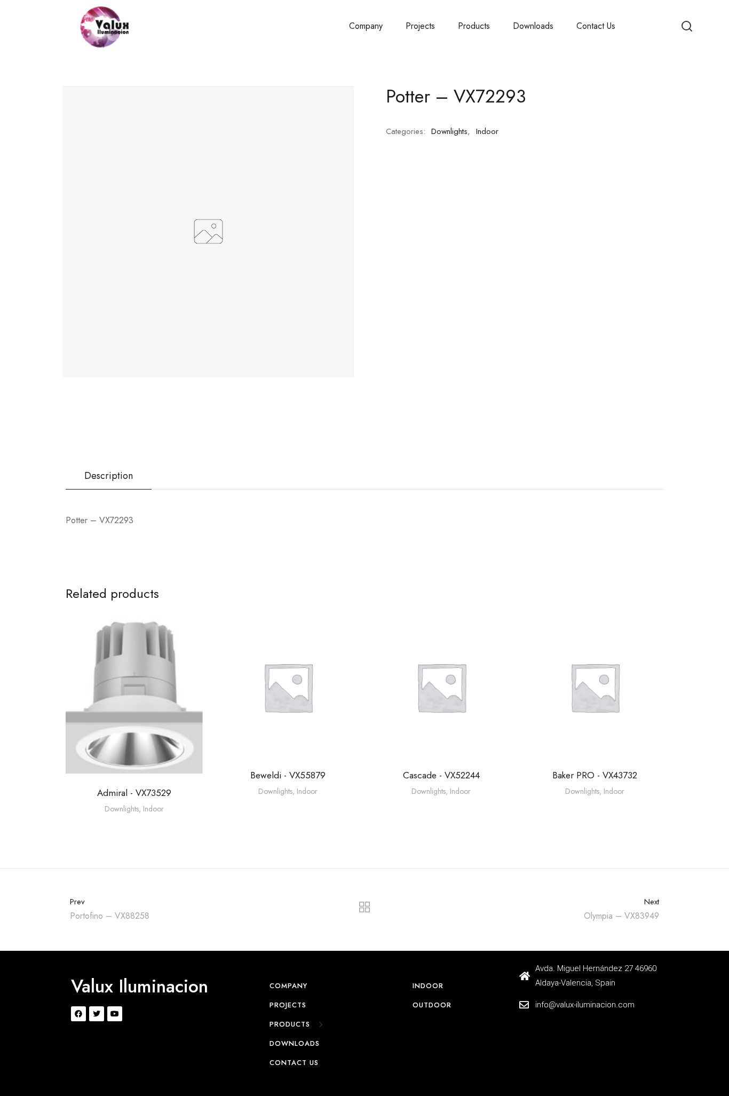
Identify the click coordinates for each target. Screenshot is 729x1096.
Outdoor (432, 1005)
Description (108, 476)
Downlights (449, 131)
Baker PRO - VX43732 (594, 775)
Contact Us (595, 26)
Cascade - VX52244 (441, 775)
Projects (420, 26)
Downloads (533, 26)
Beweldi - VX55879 (288, 775)
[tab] (109, 476)
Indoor (487, 131)
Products (474, 26)
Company (366, 26)
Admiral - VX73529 (134, 792)
